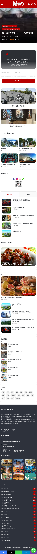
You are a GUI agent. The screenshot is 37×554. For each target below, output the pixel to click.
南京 (12, 392)
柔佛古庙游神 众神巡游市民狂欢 (21, 200)
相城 (28, 395)
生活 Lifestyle (6, 511)
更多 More (5, 531)
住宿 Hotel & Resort (7, 520)
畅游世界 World (6, 503)
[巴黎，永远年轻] (6, 233)
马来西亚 (18, 398)
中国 (8, 392)
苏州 (8, 398)
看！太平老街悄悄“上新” (25, 148)
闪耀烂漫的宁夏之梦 (24, 164)
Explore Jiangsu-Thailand (9, 528)
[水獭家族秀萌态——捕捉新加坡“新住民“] (6, 225)
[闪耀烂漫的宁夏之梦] (27, 158)
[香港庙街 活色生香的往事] (9, 158)
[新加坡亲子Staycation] (6, 476)
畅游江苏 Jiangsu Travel (9, 506)
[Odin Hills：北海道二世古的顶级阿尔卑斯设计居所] (18, 462)
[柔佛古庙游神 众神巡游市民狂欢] (6, 202)
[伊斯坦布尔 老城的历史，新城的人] (6, 314)
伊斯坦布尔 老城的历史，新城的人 (21, 312)
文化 (26, 392)
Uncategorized (6, 540)
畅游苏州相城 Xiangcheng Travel (11, 29)
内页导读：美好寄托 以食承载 (11, 298)
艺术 (3, 398)
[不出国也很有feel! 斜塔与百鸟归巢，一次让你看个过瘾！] (6, 322)
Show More (18, 81)
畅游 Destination (6, 494)
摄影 (21, 392)
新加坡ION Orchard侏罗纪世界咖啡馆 (23, 215)
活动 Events (5, 537)
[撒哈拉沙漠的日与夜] (18, 476)
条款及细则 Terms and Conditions (10, 431)
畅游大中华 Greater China (9, 26)
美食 (32, 395)
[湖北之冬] (9, 142)
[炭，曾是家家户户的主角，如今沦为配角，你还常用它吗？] (6, 330)
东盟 (3, 392)
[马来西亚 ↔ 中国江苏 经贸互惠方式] (30, 462)
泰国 (23, 395)
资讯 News (5, 488)
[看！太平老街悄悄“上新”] (27, 142)
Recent (28, 194)
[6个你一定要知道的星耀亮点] (6, 469)
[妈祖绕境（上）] (18, 469)
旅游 (3, 395)
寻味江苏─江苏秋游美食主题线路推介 (13, 264)
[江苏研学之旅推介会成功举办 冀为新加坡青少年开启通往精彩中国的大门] (6, 462)
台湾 (17, 392)
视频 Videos (5, 534)
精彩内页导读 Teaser (8, 491)
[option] (18, 256)
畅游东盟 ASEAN (7, 497)
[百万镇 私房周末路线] (6, 210)
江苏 (19, 395)
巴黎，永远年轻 (17, 231)
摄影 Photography (7, 526)
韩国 (12, 398)
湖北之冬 (3, 148)
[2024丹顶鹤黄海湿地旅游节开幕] (30, 476)
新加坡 (30, 392)
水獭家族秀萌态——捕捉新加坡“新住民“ (23, 223)
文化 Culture (5, 517)
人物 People (5, 523)
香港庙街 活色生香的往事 (8, 164)
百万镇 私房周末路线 (18, 208)
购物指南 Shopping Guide (8, 429)
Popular (9, 194)
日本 (8, 395)
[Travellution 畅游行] (19, 3)
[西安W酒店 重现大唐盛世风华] (30, 469)
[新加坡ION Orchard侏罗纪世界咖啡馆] (6, 218)
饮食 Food (5, 514)
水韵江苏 (13, 395)
